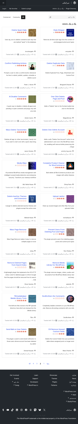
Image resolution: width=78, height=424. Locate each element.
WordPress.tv (32, 385)
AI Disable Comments (18, 97)
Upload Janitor (59, 196)
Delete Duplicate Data (56, 63)
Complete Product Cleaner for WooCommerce (54, 164)
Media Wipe (22, 163)
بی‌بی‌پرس (72, 398)
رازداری (73, 385)
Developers (34, 382)
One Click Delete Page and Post (58, 98)
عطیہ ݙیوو (15, 382)
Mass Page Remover (18, 230)
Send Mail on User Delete (16, 329)
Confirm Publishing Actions (16, 63)
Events (16, 378)
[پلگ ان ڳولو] (50, 17)
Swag (16, 385)
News (74, 378)
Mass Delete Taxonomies (16, 130)
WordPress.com (69, 391)
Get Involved (14, 375)
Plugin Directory (71, 8)
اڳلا (30, 363)
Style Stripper (59, 30)
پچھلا (48, 363)
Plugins (54, 382)
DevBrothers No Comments (53, 296)
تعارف (74, 375)
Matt (73, 395)
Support (35, 378)
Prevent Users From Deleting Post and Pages (55, 231)
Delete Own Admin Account (53, 130)
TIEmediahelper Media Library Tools (19, 297)
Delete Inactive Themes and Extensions (17, 197)
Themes (54, 378)
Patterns (54, 385)
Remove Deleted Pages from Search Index (17, 264)
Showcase (53, 375)
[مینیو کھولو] (3, 3)
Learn (36, 375)
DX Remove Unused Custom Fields (57, 330)
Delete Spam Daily (19, 30)
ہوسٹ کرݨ (72, 382)
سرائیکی (69, 410)
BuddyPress (71, 401)
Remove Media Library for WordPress (56, 264)
